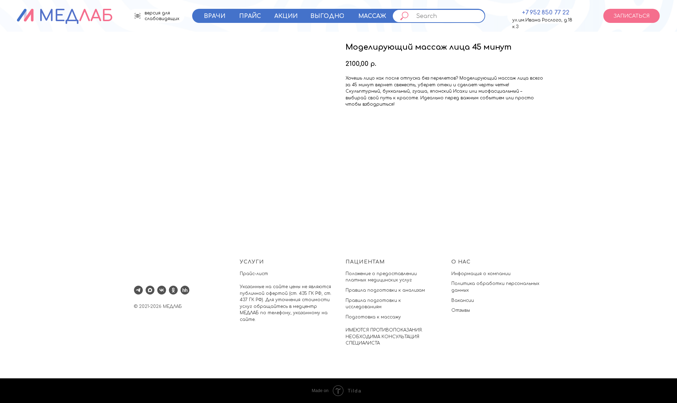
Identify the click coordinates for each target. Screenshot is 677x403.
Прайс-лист (254, 273)
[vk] (161, 290)
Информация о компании (481, 273)
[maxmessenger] (150, 290)
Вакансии (462, 300)
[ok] (173, 290)
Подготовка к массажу (373, 317)
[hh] (185, 290)
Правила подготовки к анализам (385, 290)
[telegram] (138, 290)
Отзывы (460, 310)
